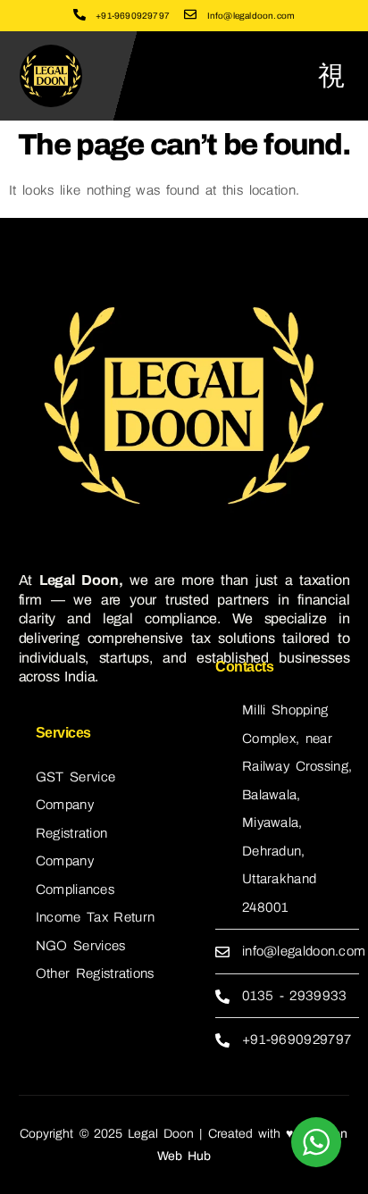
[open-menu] (332, 76)
